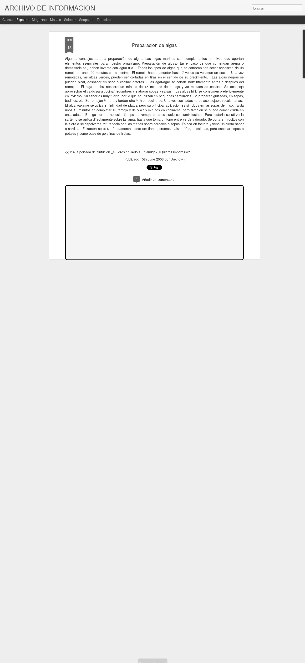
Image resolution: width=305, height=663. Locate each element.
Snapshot (86, 19)
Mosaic (55, 19)
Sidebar (70, 19)
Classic (7, 19)
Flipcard (22, 19)
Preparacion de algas (154, 44)
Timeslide (104, 19)
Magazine (39, 19)
